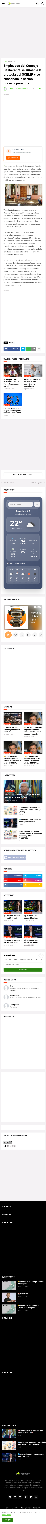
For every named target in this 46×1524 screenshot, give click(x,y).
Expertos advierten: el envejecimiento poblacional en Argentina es (32, 383)
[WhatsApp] (28, 349)
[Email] (33, 349)
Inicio (5, 61)
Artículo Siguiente (37, 483)
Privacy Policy (26, 1508)
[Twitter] (23, 349)
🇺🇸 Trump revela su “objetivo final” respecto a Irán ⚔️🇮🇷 (31, 1431)
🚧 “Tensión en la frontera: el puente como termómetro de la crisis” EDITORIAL (12, 760)
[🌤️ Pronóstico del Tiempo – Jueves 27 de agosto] (9, 1285)
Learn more (6, 1515)
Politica (12, 61)
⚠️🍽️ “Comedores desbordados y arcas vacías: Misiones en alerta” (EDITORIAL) (32, 760)
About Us (15, 1508)
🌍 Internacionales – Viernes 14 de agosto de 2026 (30, 821)
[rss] (36, 1497)
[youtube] (20, 1497)
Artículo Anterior (9, 483)
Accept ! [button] (8, 1520)
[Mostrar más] (39, 349)
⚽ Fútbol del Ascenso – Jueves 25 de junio (13, 917)
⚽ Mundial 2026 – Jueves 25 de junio (31, 917)
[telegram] (31, 1497)
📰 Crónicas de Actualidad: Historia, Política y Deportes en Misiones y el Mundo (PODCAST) (30, 835)
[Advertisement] (23, 32)
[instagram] (26, 1497)
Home (7, 1508)
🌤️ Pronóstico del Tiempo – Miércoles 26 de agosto (28, 1307)
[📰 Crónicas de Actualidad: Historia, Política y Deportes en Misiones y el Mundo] (10, 834)
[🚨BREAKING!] (9, 1297)
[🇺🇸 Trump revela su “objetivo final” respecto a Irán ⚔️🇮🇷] (9, 1433)
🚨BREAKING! (23, 1294)
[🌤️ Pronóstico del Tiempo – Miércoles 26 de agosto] (9, 1309)
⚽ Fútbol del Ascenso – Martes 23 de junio (13, 941)
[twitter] (15, 1497)
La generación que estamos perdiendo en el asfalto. (12, 730)
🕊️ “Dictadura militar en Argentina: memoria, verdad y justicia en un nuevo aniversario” (33, 731)
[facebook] (10, 1497)
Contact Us (37, 1508)
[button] (3, 4)
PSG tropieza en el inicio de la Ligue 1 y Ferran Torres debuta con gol (11, 383)
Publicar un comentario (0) (23, 474)
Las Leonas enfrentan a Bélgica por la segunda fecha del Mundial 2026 (12, 411)
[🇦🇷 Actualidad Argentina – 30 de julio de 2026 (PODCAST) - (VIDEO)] (10, 810)
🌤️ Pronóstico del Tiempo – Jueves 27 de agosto (31, 1283)
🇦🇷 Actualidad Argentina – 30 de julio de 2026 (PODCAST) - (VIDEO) (30, 809)
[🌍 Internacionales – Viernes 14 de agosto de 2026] (10, 823)
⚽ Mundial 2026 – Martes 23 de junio (31, 941)
